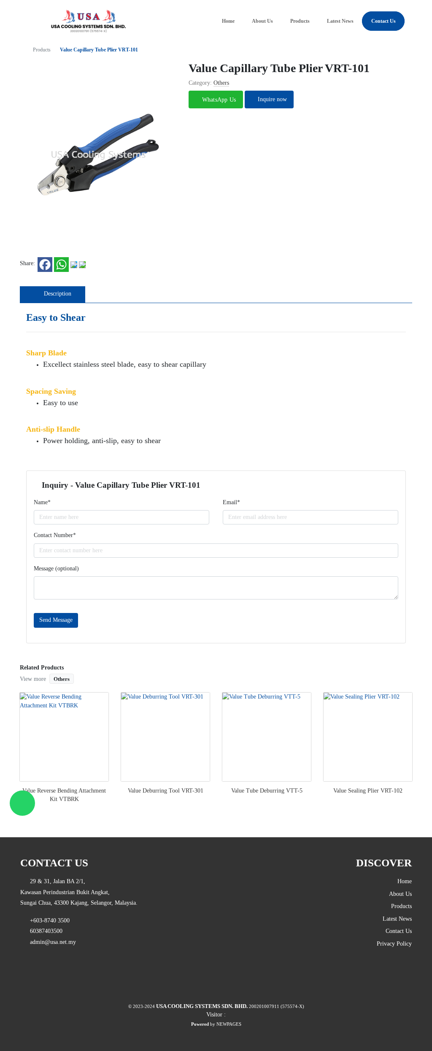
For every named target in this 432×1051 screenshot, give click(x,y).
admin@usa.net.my (50, 942)
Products (300, 21)
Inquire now (271, 99)
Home (228, 21)
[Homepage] (22, 50)
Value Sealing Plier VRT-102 (367, 791)
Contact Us (383, 21)
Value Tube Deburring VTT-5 (266, 791)
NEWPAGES (228, 1024)
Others (62, 679)
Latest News (340, 21)
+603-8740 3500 (47, 920)
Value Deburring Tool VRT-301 (165, 791)
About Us (262, 21)
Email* (231, 502)
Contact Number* (55, 535)
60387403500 (43, 931)
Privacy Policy (394, 944)
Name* (42, 502)
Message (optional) (56, 568)
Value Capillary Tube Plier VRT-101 (99, 50)
